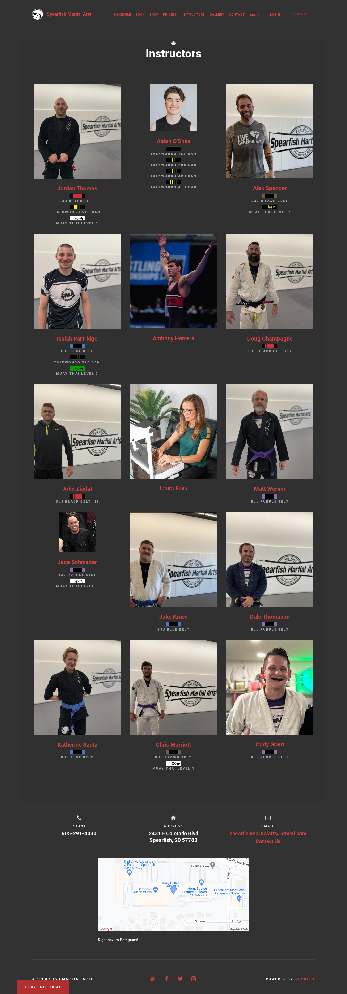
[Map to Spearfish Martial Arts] (173, 894)
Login (275, 14)
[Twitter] (180, 978)
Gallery (217, 14)
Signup (300, 14)
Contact (237, 14)
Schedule (122, 14)
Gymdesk (305, 979)
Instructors (193, 14)
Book (140, 14)
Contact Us (268, 841)
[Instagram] (194, 978)
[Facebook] (167, 978)
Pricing (170, 14)
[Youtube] (153, 978)
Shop (153, 14)
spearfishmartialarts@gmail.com (268, 833)
